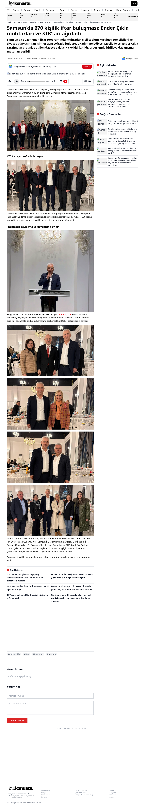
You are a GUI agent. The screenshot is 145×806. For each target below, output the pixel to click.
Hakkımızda (45, 790)
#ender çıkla (14, 654)
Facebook (112, 795)
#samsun (51, 654)
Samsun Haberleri (30, 22)
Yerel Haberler (45, 22)
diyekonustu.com (13, 22)
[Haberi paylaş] (10, 81)
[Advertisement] (50, 629)
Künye (43, 792)
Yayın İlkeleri (46, 795)
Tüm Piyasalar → (133, 16)
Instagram (112, 792)
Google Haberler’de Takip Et (85, 795)
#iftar (26, 654)
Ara (134, 3)
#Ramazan (38, 654)
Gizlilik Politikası (81, 790)
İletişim (44, 797)
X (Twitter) (112, 790)
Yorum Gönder (17, 720)
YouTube (111, 797)
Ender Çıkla (65, 314)
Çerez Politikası (80, 792)
